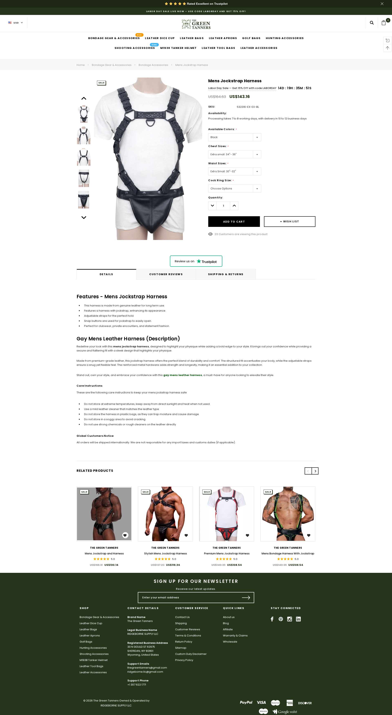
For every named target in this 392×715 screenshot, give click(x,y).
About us (229, 617)
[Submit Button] (246, 597)
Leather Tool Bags (91, 666)
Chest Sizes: (218, 146)
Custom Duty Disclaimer (191, 654)
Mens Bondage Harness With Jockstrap (288, 553)
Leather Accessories (93, 672)
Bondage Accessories (153, 65)
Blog (226, 623)
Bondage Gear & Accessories (111, 65)
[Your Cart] (385, 22)
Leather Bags (88, 629)
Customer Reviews (187, 629)
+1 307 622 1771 (136, 685)
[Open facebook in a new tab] (272, 619)
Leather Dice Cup (91, 623)
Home (81, 65)
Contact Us (182, 617)
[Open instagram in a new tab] (289, 619)
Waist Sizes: (218, 163)
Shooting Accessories (94, 654)
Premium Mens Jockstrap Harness (226, 553)
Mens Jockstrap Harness (191, 65)
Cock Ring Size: (221, 180)
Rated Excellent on (207, 3)
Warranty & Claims (235, 635)
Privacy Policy (184, 660)
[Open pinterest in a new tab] (280, 619)
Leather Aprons (90, 635)
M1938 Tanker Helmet (94, 660)
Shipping (181, 623)
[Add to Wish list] (125, 535)
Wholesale (230, 642)
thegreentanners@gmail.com (147, 668)
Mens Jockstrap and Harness (104, 553)
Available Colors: (222, 129)
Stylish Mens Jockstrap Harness (165, 553)
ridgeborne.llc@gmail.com (145, 672)
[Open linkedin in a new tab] (298, 619)
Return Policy (183, 642)
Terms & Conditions (188, 635)
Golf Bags (86, 642)
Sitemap (180, 648)
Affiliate (228, 629)
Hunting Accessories (93, 648)
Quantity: (215, 197)
